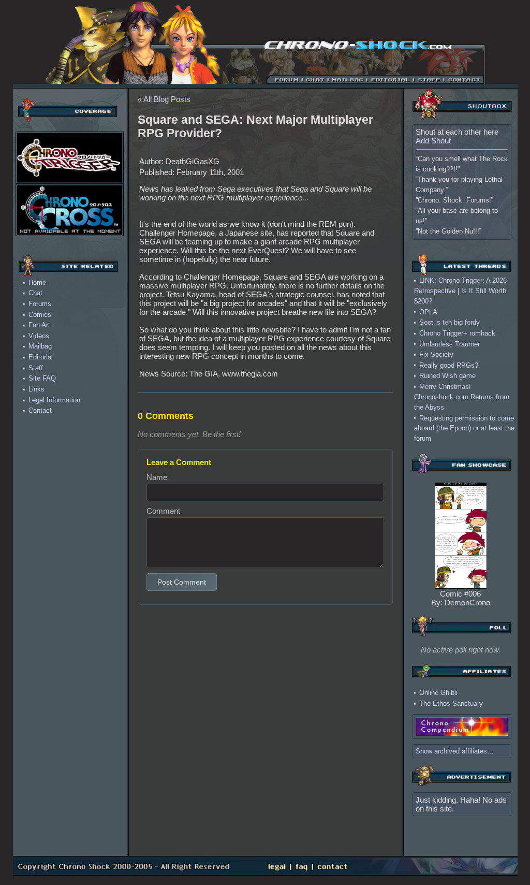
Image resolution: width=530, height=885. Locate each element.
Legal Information (54, 400)
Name (156, 477)
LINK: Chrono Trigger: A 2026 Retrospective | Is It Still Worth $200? (460, 291)
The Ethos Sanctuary (451, 703)
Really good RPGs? (448, 365)
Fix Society (436, 354)
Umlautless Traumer (449, 343)
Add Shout (433, 140)
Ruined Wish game (447, 376)
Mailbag (40, 346)
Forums (39, 304)
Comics (39, 314)
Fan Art (39, 325)
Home (37, 282)
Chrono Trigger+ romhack (457, 333)
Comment (163, 510)
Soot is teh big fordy (449, 322)
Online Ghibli (438, 693)
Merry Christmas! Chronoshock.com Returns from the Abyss (461, 397)
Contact (40, 410)
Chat (35, 293)
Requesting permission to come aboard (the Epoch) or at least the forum (464, 428)
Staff (35, 368)
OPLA (428, 311)
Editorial (40, 357)
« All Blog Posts (164, 99)
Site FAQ (42, 378)
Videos (38, 336)
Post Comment (181, 582)
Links (36, 389)
